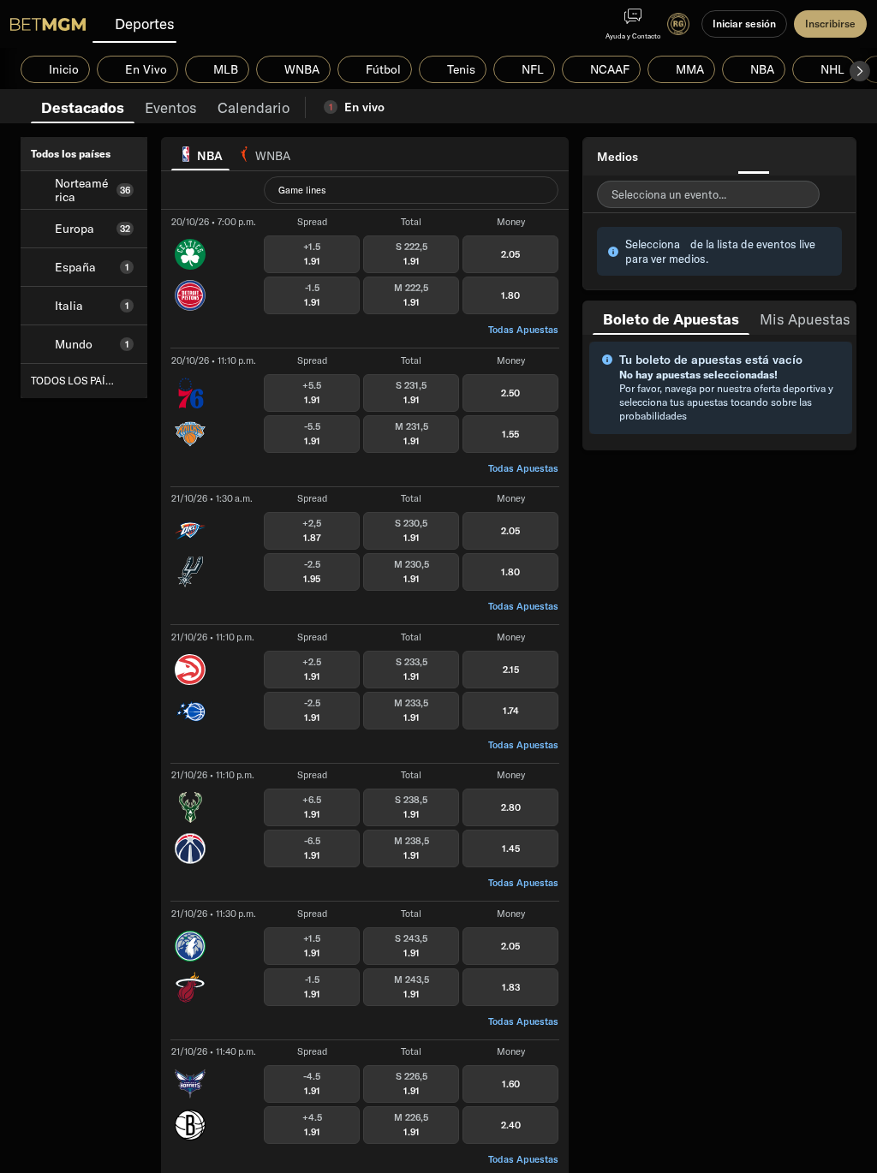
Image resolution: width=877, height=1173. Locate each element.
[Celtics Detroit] (190, 274)
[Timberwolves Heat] (190, 965)
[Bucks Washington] (190, 828)
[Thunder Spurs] (190, 551)
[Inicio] (48, 24)
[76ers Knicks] (190, 412)
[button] (860, 71)
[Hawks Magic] (190, 689)
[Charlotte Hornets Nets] (190, 1104)
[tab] (82, 106)
